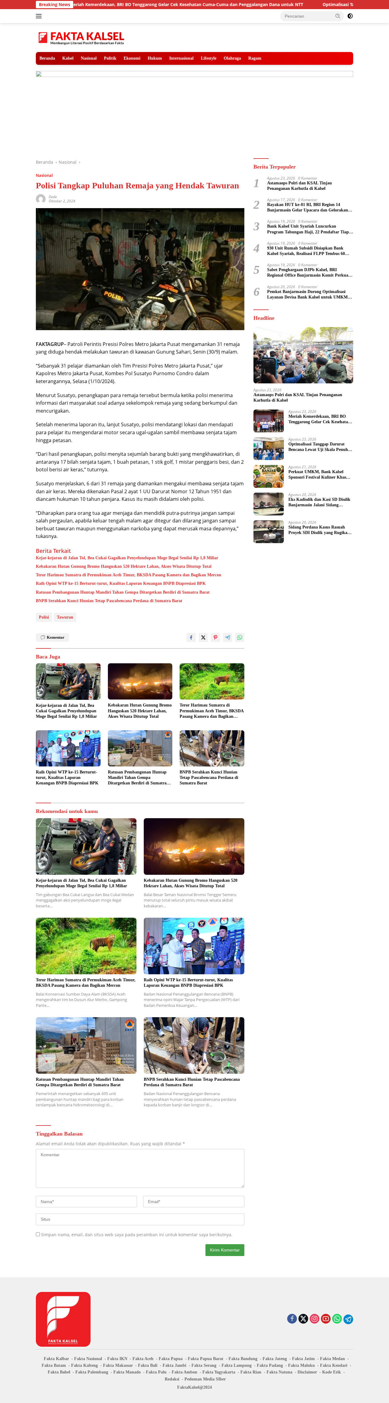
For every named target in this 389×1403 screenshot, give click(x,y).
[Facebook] (292, 1319)
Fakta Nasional (88, 1358)
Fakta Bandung (243, 1358)
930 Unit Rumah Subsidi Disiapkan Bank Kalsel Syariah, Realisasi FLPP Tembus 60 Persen (306, 251)
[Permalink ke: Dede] (41, 198)
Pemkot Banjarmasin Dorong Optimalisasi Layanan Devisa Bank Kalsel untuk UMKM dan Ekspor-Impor (307, 294)
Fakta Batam (54, 1365)
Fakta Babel (59, 1372)
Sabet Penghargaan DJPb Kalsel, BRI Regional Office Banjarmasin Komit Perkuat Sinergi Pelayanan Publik (308, 272)
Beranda (47, 58)
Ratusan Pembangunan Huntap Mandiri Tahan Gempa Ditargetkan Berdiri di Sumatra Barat (123, 592)
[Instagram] (314, 1319)
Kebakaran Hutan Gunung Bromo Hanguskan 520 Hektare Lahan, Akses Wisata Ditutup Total (124, 566)
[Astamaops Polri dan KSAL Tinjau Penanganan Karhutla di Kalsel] (303, 355)
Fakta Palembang (91, 1372)
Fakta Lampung (237, 1365)
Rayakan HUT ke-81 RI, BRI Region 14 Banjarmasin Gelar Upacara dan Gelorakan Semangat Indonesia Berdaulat (307, 207)
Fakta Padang (270, 1365)
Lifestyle (208, 58)
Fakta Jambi (174, 1365)
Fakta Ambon (184, 1372)
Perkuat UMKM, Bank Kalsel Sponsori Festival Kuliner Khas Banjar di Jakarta (317, 474)
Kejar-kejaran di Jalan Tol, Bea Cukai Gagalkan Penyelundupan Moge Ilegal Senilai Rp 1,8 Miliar (127, 558)
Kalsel (68, 58)
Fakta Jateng (275, 1358)
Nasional (89, 58)
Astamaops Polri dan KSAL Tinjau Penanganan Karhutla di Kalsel (299, 186)
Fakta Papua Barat (205, 1358)
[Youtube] (326, 1319)
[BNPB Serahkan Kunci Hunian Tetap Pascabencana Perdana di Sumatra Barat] (212, 748)
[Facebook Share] (191, 637)
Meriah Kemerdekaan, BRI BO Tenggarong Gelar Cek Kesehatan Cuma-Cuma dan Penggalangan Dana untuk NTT (126, 4)
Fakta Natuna (279, 1372)
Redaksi (172, 1379)
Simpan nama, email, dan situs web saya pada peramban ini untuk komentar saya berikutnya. (136, 1234)
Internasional (181, 58)
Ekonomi (132, 58)
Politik (110, 58)
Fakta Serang (203, 1365)
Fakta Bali (147, 1365)
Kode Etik (331, 1372)
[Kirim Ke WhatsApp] (239, 637)
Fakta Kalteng (84, 1365)
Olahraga (232, 58)
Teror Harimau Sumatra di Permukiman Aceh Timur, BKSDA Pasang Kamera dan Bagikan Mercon (128, 575)
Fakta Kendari (333, 1365)
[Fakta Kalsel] (81, 37)
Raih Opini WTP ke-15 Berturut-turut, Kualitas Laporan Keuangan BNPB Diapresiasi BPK (121, 583)
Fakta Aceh (143, 1358)
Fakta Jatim (303, 1358)
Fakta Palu (156, 1372)
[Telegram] (348, 1319)
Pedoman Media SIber (205, 1379)
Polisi (44, 617)
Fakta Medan (332, 1358)
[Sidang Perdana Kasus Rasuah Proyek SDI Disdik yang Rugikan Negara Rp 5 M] (268, 531)
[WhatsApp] (337, 1319)
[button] (338, 16)
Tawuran (65, 617)
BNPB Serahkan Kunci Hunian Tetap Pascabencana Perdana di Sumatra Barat (109, 601)
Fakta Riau (250, 1372)
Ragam (254, 58)
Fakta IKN (117, 1358)
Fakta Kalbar (56, 1358)
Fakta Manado (127, 1372)
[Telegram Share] (227, 637)
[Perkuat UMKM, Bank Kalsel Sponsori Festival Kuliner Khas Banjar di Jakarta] (268, 476)
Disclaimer (307, 1372)
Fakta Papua (171, 1358)
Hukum (155, 58)
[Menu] (40, 16)
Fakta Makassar (118, 1365)
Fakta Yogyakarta (218, 1372)
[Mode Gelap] (350, 16)
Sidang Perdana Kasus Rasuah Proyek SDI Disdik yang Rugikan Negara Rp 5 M (319, 530)
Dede (53, 196)
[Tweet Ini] (203, 637)
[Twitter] (303, 1319)
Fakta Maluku (301, 1365)
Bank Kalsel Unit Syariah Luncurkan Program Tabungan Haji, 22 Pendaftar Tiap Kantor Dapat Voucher (308, 229)
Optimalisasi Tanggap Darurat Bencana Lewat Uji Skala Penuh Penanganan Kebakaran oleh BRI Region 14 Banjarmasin (319, 447)
